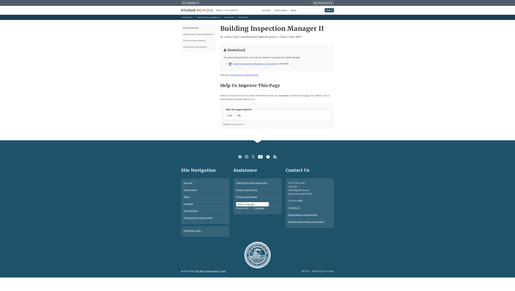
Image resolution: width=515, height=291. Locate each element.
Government (280, 10)
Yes (230, 115)
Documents (243, 17)
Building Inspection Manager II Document (255, 63)
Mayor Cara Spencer (227, 10)
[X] (253, 156)
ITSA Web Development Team (210, 271)
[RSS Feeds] (275, 156)
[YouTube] (260, 156)
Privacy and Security (246, 189)
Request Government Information (306, 221)
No (239, 115)
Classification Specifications (195, 47)
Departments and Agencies (208, 17)
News (294, 10)
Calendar (188, 203)
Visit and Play (191, 210)
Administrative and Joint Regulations (198, 34)
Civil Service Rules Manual (194, 40)
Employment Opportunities (198, 217)
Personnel (229, 17)
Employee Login (192, 230)
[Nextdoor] (268, 156)
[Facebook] (240, 156)
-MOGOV (197, 10)
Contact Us (294, 207)
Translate (259, 208)
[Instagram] (246, 156)
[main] (257, 78)
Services (266, 10)
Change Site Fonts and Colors (251, 182)
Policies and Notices (246, 196)
